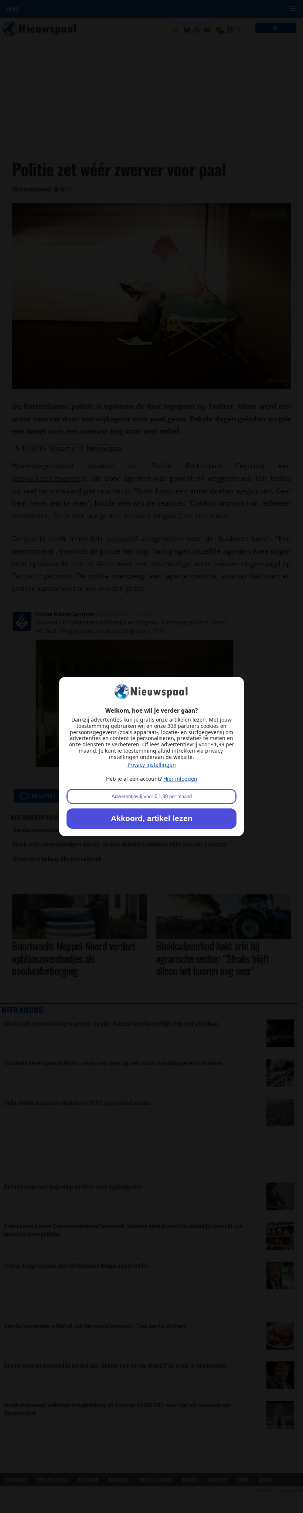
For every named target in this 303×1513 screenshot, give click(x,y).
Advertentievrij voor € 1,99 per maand (152, 796)
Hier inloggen (180, 778)
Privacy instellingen (151, 764)
